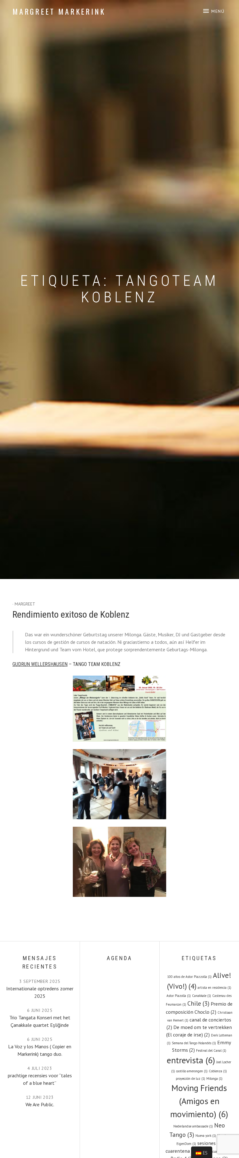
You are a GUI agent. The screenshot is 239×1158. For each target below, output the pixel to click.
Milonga (214, 1078)
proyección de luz (190, 1078)
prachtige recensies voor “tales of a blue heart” (40, 1079)
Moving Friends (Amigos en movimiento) (199, 1100)
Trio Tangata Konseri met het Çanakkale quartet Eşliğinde (39, 1021)
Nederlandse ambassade (193, 1126)
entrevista (191, 1060)
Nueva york (205, 1135)
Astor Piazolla (178, 995)
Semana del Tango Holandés (194, 1043)
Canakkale (201, 995)
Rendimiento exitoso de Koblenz (70, 614)
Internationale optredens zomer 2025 (39, 992)
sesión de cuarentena (215, 1151)
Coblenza (218, 1071)
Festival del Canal (211, 1050)
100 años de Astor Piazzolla (189, 976)
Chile (198, 1003)
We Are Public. (40, 1104)
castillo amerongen (192, 1071)
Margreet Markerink (58, 11)
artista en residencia (214, 987)
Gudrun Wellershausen (40, 664)
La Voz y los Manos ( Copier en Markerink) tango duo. (39, 1050)
